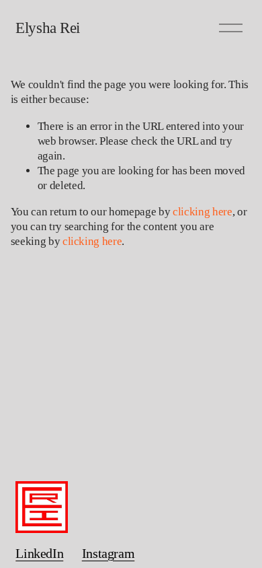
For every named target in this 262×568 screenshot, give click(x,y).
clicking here (202, 211)
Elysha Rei (47, 27)
